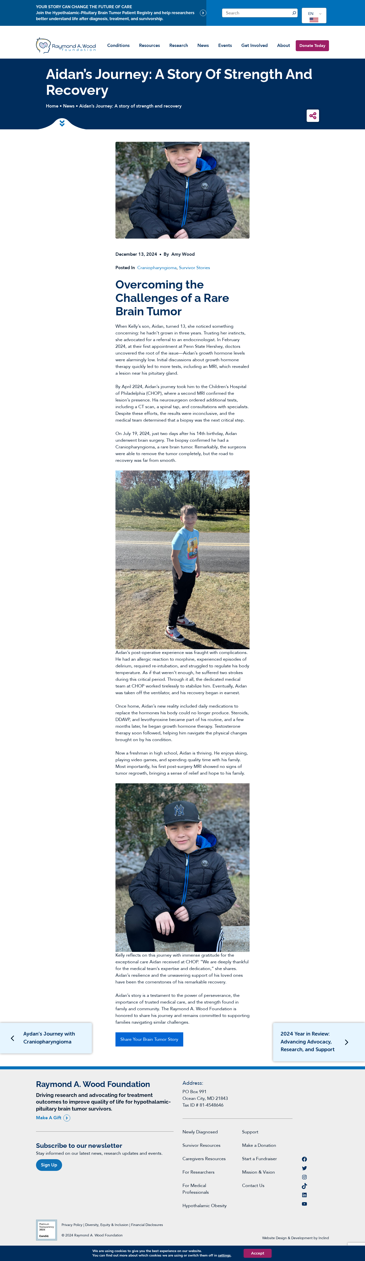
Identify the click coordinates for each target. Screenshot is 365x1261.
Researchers (202, 1172)
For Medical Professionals (195, 1189)
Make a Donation (259, 1145)
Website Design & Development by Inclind (295, 1238)
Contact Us (253, 1186)
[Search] (294, 13)
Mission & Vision (258, 1172)
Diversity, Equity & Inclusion (107, 1225)
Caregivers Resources (204, 1159)
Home (52, 106)
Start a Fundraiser (259, 1159)
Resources (149, 45)
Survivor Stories (194, 268)
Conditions (118, 45)
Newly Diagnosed (200, 1132)
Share (313, 115)
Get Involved (254, 45)
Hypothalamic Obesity (204, 1206)
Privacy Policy (72, 1225)
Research (178, 45)
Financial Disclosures (147, 1225)
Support (250, 1132)
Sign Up (49, 1165)
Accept (257, 1253)
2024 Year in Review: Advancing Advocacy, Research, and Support (308, 1042)
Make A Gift (48, 1118)
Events (225, 45)
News (203, 45)
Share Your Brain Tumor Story (149, 1039)
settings (224, 1255)
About (283, 45)
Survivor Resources (201, 1145)
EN (310, 13)
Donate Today (312, 45)
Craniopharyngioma (157, 268)
